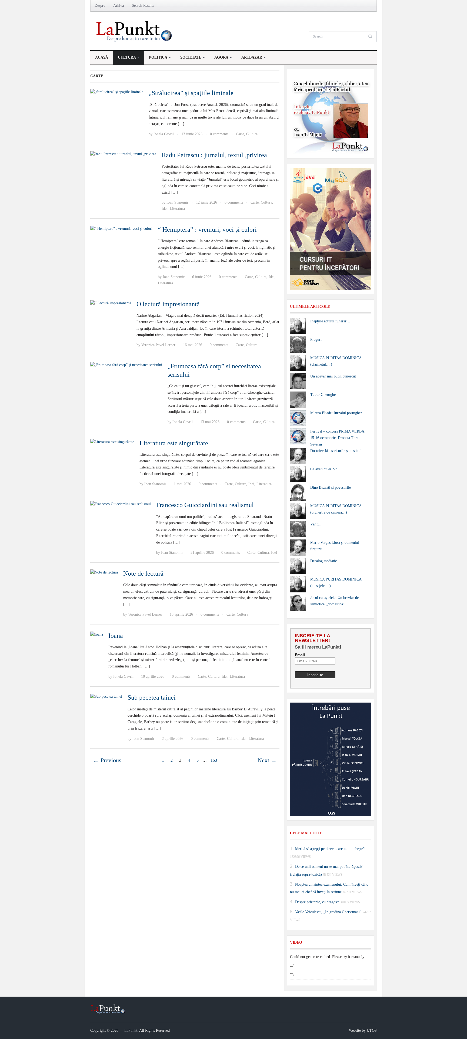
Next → (267, 760)
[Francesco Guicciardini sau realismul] (120, 504)
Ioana (115, 635)
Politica (155, 58)
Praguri (316, 340)
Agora (218, 58)
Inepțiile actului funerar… (330, 321)
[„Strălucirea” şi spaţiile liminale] (116, 92)
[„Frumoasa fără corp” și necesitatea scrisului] (126, 365)
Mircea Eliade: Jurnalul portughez (336, 413)
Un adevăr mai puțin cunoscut (333, 376)
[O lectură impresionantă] (110, 303)
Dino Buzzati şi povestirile (330, 487)
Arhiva (118, 6)
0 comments (219, 134)
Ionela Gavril (164, 134)
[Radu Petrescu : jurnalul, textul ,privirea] (123, 154)
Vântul (315, 524)
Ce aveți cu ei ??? (323, 469)
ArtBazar (249, 58)
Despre (100, 6)
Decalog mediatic (323, 561)
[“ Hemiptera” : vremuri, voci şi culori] (121, 228)
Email (300, 655)
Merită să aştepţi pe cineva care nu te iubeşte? (330, 849)
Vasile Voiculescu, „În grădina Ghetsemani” (328, 912)
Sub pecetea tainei (152, 697)
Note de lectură (143, 573)
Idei (165, 209)
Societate (188, 58)
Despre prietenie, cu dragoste (317, 902)
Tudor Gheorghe (323, 395)
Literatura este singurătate (173, 443)
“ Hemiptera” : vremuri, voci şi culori (207, 229)
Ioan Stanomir (177, 202)
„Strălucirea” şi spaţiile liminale (191, 92)
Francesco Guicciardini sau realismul (205, 504)
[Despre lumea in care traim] (134, 31)
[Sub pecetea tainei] (106, 696)
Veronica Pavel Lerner (158, 345)
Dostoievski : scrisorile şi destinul (336, 451)
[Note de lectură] (104, 572)
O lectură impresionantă (168, 304)
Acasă (101, 57)
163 (214, 760)
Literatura (177, 209)
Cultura (124, 58)
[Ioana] (96, 634)
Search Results (143, 6)
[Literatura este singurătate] (112, 442)
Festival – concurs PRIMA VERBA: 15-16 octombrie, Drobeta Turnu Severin (337, 437)
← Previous (107, 760)
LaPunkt (130, 1030)
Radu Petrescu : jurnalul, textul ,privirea (214, 154)
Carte (240, 134)
